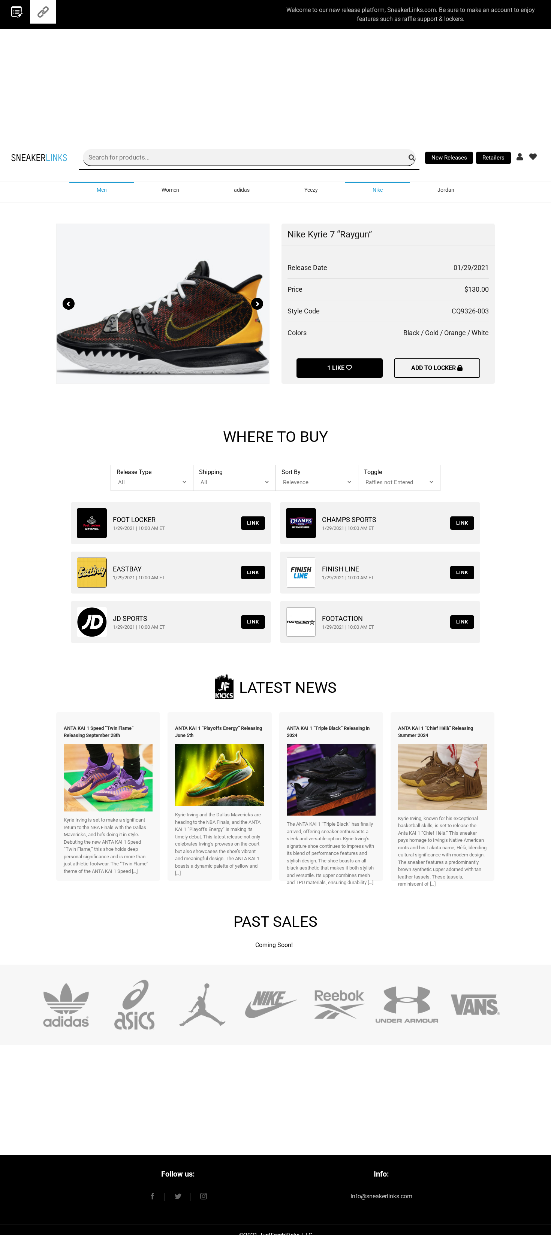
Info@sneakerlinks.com (381, 1196)
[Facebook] (157, 1196)
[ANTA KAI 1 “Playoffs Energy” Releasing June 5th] (219, 747)
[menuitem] (101, 189)
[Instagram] (199, 1196)
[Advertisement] (275, 81)
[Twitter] (178, 1196)
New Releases (449, 157)
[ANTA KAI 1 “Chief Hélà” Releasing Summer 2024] (442, 747)
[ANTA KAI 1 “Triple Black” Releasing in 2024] (331, 747)
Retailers (493, 157)
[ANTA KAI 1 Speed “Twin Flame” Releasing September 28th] (108, 747)
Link (253, 523)
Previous (69, 304)
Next (257, 304)
